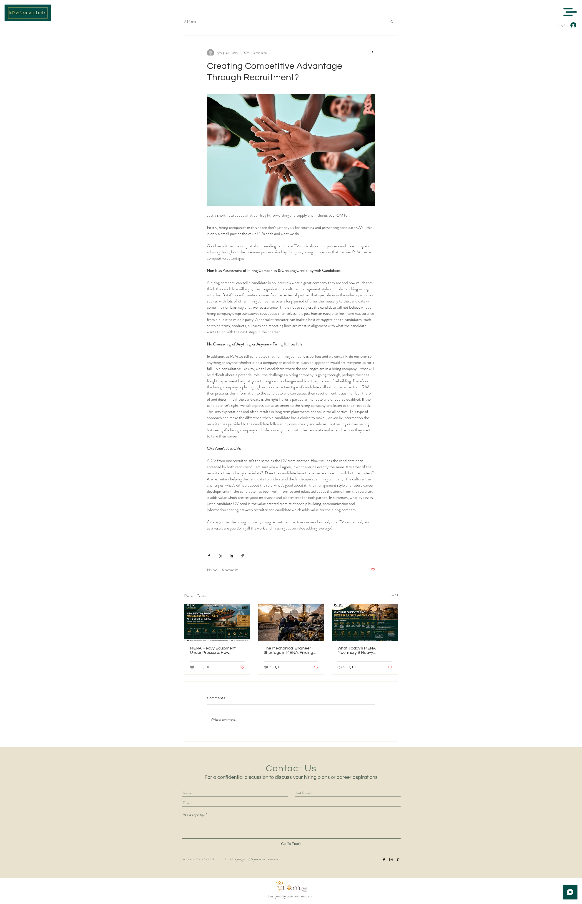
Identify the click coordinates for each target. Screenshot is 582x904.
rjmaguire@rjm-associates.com (257, 859)
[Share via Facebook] (209, 556)
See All (393, 595)
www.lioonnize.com (300, 896)
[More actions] (372, 52)
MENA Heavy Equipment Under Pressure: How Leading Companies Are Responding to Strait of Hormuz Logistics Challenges (216, 650)
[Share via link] (242, 556)
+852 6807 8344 (201, 859)
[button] (570, 12)
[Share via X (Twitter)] (220, 556)
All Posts (190, 21)
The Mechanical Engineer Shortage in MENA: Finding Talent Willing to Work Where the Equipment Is (290, 650)
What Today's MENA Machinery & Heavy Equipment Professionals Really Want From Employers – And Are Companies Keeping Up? (364, 650)
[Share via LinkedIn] (231, 556)
